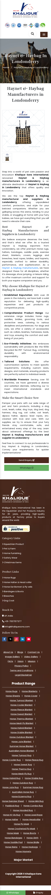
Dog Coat (8, 600)
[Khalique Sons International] (25, 8)
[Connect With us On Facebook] (4, 639)
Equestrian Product (13, 544)
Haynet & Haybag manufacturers (20, 267)
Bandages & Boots (13, 591)
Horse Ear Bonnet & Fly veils (17, 586)
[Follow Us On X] (10, 639)
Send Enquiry (25, 460)
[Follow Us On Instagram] (16, 639)
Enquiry (39, 892)
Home (6, 67)
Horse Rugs (9, 577)
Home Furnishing (12, 553)
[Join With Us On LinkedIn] (22, 639)
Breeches (8, 595)
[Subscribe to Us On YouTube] (28, 639)
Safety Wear (10, 557)
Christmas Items (12, 562)
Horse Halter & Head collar (17, 582)
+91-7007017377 (13, 621)
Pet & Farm (9, 548)
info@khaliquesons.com (17, 626)
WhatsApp (26, 467)
